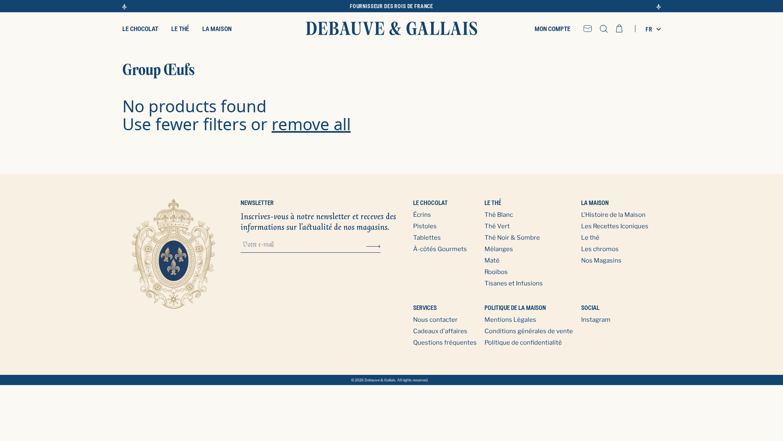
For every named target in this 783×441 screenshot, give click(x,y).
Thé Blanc (498, 214)
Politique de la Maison (515, 307)
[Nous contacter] (588, 28)
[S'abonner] (373, 245)
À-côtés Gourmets (440, 249)
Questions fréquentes (445, 342)
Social (590, 307)
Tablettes (427, 237)
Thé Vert (497, 226)
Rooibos (496, 272)
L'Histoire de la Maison (613, 214)
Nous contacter (435, 319)
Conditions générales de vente (528, 331)
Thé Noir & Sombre (512, 237)
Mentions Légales (510, 319)
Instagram (595, 319)
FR (649, 29)
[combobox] (651, 29)
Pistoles (425, 226)
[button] (604, 29)
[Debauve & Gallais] (391, 28)
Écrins (422, 214)
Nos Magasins (601, 260)
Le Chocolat (430, 202)
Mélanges (498, 249)
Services (425, 307)
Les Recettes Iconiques (614, 226)
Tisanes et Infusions (513, 283)
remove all (311, 124)
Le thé (492, 202)
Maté (492, 260)
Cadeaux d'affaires (440, 331)
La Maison (595, 202)
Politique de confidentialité (523, 342)
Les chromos (600, 249)
